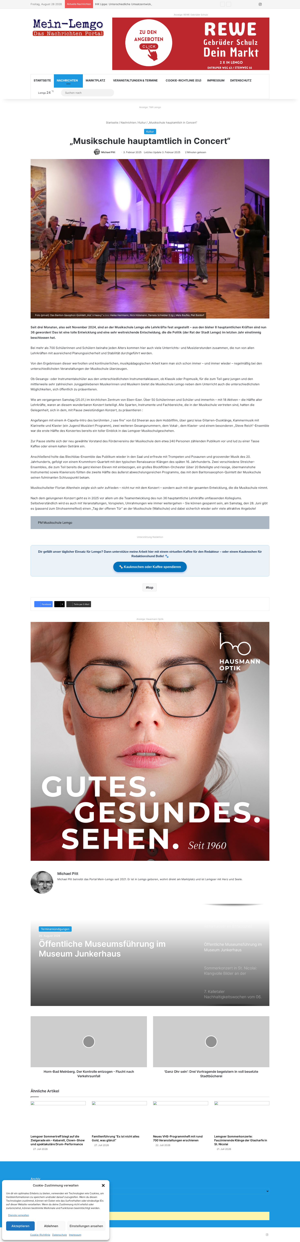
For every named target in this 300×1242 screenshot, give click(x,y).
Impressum (75, 1234)
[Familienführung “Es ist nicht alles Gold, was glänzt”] (119, 1116)
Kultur (142, 122)
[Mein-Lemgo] (68, 28)
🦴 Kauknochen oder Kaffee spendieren (150, 567)
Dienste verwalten (18, 1215)
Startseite (42, 80)
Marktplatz (95, 80)
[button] (103, 1185)
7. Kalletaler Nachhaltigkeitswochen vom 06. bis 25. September (102, 957)
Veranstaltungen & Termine (135, 80)
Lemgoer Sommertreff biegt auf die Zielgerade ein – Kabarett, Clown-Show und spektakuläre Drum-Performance (58, 1140)
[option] (150, 955)
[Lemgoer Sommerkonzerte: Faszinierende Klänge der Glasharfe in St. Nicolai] (241, 1116)
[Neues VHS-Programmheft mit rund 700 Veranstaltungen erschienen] (180, 1116)
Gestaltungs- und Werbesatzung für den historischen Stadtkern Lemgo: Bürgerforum (149, 4)
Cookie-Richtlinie (40, 1234)
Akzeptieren (20, 1226)
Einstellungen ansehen (86, 1226)
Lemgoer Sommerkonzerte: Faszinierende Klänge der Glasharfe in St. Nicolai (240, 1140)
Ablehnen (51, 1226)
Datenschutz (59, 1234)
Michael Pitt (108, 152)
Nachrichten (67, 80)
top (150, 587)
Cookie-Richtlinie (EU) (183, 80)
